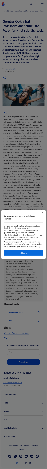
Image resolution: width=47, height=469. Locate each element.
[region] (23, 234)
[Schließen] (42, 212)
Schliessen (23, 253)
